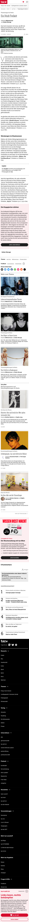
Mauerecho (4, 776)
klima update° (4, 772)
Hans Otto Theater (8, 194)
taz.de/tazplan (19, 168)
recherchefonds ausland (7, 747)
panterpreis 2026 (5, 754)
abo (2, 737)
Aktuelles (3, 712)
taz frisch (3, 797)
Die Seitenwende (5, 719)
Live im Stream (5, 822)
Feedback (3, 883)
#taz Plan (9, 259)
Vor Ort (3, 819)
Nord (2, 676)
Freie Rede (3, 779)
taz (4, 641)
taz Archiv (3, 851)
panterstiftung (4, 751)
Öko (2, 659)
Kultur (2, 666)
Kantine (3, 865)
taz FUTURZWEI (5, 844)
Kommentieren (10, 263)
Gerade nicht (21, 891)
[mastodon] (9, 645)
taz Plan (13, 8)
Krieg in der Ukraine (6, 691)
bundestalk (4, 765)
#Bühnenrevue (15, 259)
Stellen (3, 722)
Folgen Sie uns (4, 645)
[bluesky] (13, 645)
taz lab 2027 (4, 829)
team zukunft (4, 794)
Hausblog (3, 715)
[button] (27, 2)
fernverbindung (5, 769)
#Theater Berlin (23, 259)
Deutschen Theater (20, 124)
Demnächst (4, 815)
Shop (2, 869)
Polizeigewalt (4, 698)
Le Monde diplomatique (7, 847)
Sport (2, 669)
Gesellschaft (4, 662)
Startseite (3, 8)
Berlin (8, 8)
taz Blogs (3, 840)
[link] (6, 6)
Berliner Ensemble (20, 150)
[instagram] (16, 645)
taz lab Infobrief (5, 804)
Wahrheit (3, 680)
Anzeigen (3, 872)
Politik (2, 655)
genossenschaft (5, 740)
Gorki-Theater (19, 78)
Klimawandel (4, 701)
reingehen (3, 783)
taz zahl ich (4, 744)
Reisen (2, 862)
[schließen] (26, 891)
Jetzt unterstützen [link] (14, 245)
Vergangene (4, 826)
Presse (2, 726)
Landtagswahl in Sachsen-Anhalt (9, 694)
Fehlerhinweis (18, 263)
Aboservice (4, 887)
